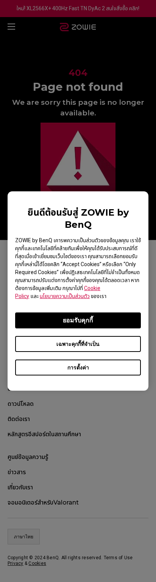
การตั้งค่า (78, 367)
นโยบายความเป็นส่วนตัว (65, 296)
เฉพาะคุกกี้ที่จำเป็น (78, 344)
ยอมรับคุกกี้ (78, 320)
